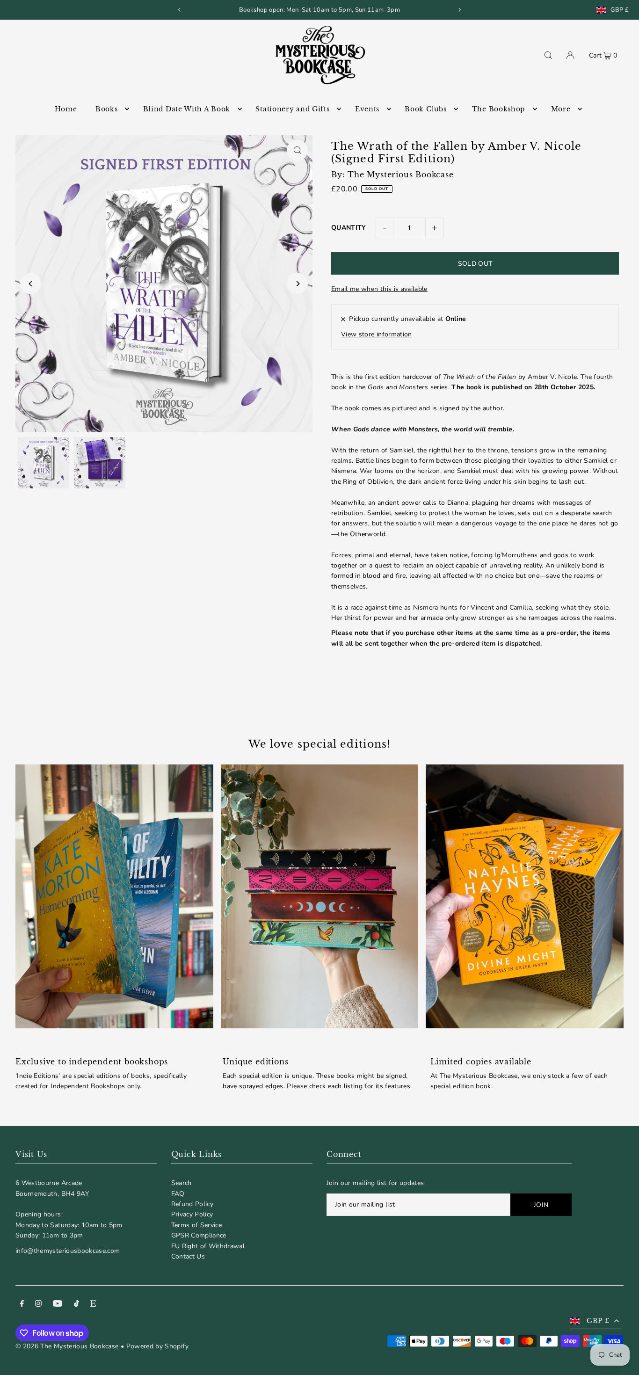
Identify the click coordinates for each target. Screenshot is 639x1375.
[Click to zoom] (297, 150)
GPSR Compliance (198, 1235)
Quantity (348, 227)
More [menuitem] (561, 109)
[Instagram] (38, 1305)
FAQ (178, 1193)
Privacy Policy (192, 1214)
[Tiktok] (76, 1305)
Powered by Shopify (157, 1346)
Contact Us (188, 1256)
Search (181, 1183)
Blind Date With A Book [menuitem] (186, 109)
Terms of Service (196, 1225)
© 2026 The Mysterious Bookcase (67, 1346)
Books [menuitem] (106, 109)
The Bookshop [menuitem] (498, 109)
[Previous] (179, 10)
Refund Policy (192, 1204)
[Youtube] (57, 1305)
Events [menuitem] (367, 109)
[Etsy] (93, 1305)
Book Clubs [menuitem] (425, 109)
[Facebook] (22, 1305)
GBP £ (619, 10)
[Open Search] (548, 55)
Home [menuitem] (66, 109)
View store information (376, 334)
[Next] (459, 10)
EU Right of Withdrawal (208, 1246)
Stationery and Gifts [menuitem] (292, 109)
